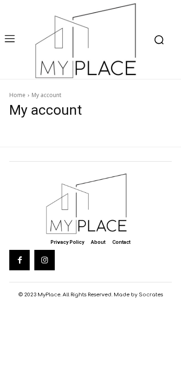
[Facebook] (19, 260)
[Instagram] (44, 260)
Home (17, 95)
